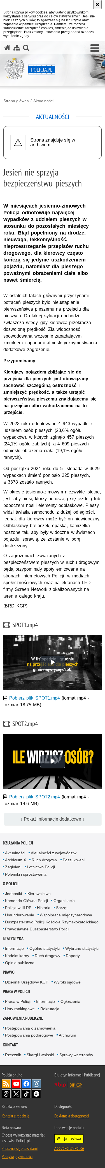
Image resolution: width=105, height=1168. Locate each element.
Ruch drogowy (44, 860)
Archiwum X (15, 860)
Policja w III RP (18, 907)
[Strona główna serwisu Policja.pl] (7, 47)
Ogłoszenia (70, 1001)
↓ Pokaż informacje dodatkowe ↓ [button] (52, 819)
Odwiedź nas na (16, 1083)
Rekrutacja (49, 1009)
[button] (94, 48)
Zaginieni (13, 867)
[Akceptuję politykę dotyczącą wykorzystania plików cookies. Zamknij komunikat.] (97, 4)
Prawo (9, 972)
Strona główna (16, 101)
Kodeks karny (17, 955)
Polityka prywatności (17, 1156)
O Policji (10, 884)
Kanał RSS (6, 1083)
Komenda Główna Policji (26, 900)
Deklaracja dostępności (71, 1116)
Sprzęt (61, 907)
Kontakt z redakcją (15, 1116)
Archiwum (67, 1035)
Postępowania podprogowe (29, 1035)
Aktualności (43, 101)
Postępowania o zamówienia (30, 1028)
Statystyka (13, 938)
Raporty (73, 955)
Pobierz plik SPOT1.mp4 (34, 698)
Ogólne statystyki (44, 948)
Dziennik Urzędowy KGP (26, 982)
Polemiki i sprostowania (25, 874)
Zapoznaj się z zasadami (20, 1148)
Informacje (14, 948)
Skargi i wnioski (40, 1055)
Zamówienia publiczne (23, 1018)
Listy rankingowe (20, 1009)
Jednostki (13, 893)
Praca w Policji (16, 991)
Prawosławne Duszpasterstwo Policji (37, 929)
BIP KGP (76, 1085)
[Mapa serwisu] (16, 47)
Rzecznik (13, 1055)
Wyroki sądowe (67, 982)
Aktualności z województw (53, 853)
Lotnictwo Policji (41, 867)
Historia (43, 907)
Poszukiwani (74, 860)
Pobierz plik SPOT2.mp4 (34, 796)
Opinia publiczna (19, 962)
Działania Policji (18, 843)
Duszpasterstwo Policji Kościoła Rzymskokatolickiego (52, 922)
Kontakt (10, 1045)
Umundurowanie (19, 915)
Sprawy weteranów (76, 1055)
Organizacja (64, 900)
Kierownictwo (39, 893)
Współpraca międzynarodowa (66, 915)
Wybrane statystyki (82, 948)
